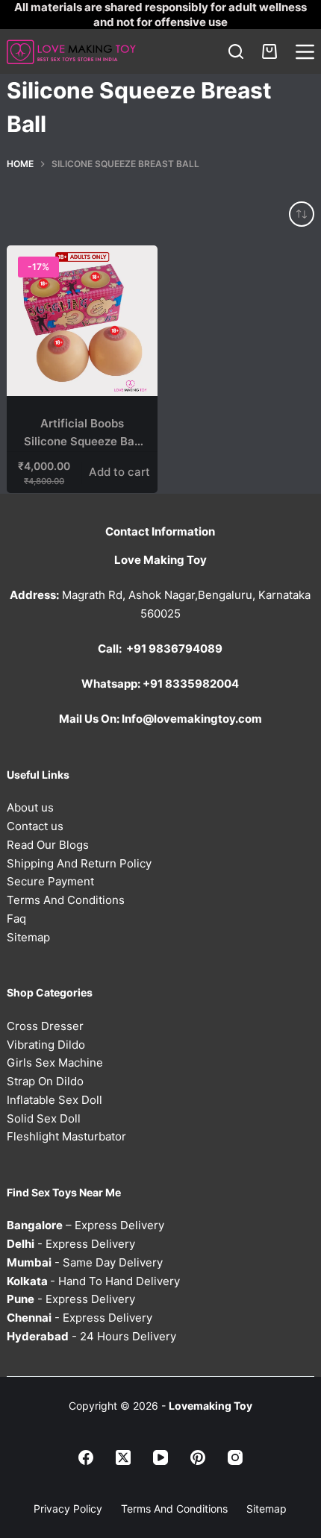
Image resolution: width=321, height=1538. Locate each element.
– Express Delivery (85, 1225)
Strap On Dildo (45, 1081)
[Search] (235, 51)
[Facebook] (85, 1457)
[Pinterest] (197, 1457)
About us (30, 807)
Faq (16, 918)
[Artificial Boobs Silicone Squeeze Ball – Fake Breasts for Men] (82, 320)
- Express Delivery (71, 1244)
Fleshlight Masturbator (66, 1136)
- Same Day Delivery (85, 1262)
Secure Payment (50, 881)
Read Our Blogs (48, 845)
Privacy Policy (68, 1508)
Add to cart (119, 472)
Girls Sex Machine (55, 1062)
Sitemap (28, 937)
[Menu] (305, 52)
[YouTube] (160, 1457)
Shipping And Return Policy (79, 863)
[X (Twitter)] (123, 1457)
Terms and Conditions (174, 1508)
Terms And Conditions (66, 900)
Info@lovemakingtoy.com (192, 719)
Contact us (35, 826)
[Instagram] (235, 1457)
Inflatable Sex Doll (54, 1100)
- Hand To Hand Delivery (93, 1281)
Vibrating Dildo (46, 1045)
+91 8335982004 (191, 684)
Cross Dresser (45, 1026)
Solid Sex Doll (44, 1118)
